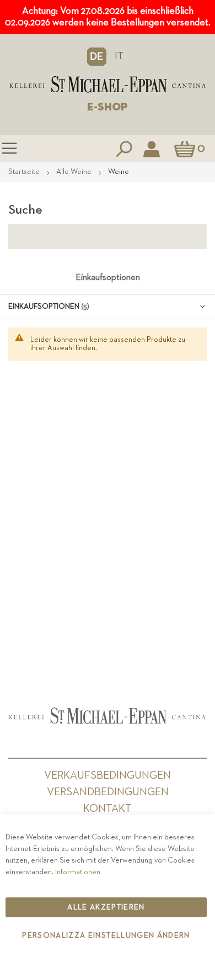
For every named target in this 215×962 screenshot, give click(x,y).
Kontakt (107, 808)
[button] (96, 56)
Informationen (77, 872)
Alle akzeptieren (106, 907)
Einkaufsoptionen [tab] (108, 277)
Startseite (24, 172)
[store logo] (107, 84)
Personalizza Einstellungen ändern (106, 935)
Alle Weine (74, 172)
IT (119, 56)
